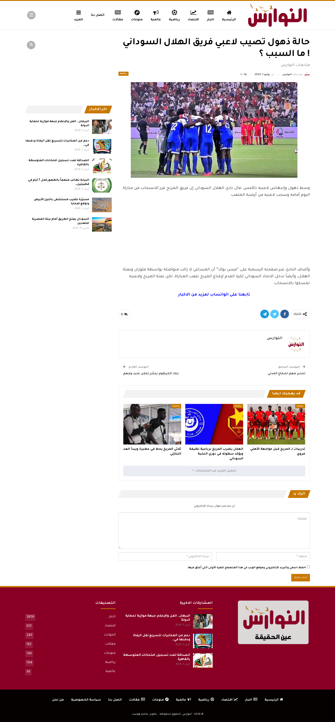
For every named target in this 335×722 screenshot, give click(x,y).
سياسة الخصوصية (86, 700)
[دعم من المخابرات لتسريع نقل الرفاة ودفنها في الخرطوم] (102, 146)
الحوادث (110, 635)
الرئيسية (229, 19)
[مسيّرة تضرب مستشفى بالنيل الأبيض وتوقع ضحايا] (102, 205)
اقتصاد (193, 19)
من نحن (58, 700)
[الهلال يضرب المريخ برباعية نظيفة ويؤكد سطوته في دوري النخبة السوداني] (214, 424)
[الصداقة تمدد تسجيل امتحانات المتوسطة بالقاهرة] (102, 166)
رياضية (174, 19)
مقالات (117, 19)
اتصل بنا (97, 15)
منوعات (137, 19)
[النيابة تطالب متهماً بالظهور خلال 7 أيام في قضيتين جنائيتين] (102, 185)
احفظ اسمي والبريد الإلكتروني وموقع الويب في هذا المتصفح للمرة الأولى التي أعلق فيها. (246, 567)
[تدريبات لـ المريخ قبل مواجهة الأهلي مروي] (276, 424)
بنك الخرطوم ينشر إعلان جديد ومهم (151, 373)
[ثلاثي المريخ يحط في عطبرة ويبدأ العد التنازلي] (152, 424)
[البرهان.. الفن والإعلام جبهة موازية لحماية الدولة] (102, 127)
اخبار (210, 19)
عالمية (156, 19)
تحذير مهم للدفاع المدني (286, 373)
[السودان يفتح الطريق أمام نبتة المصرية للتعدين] (102, 224)
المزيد (78, 19)
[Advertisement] (214, 231)
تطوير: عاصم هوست (144, 714)
